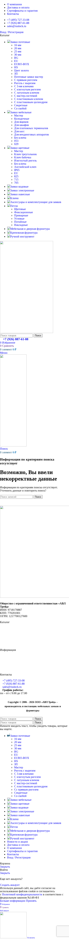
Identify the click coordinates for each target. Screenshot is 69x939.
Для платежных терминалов (31, 128)
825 (16, 176)
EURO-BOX (21, 64)
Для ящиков (21, 121)
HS (16, 67)
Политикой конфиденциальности (22, 894)
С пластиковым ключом (28, 98)
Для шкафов (21, 124)
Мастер (18, 115)
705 (16, 182)
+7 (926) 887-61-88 (15, 339)
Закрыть (5, 866)
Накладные (21, 224)
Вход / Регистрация (18, 857)
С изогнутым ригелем (27, 89)
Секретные (20, 105)
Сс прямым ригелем (26, 789)
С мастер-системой (25, 95)
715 (16, 179)
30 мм (17, 54)
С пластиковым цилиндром (30, 102)
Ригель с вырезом (24, 83)
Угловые (19, 218)
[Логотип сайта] (26, 332)
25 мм (17, 51)
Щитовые (20, 209)
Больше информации (13, 900)
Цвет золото (21, 70)
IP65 (16, 170)
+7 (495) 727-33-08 (13, 680)
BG (16, 57)
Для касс (19, 131)
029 (16, 143)
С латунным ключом (26, 92)
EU (16, 60)
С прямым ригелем (25, 79)
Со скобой (20, 108)
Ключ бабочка (22, 157)
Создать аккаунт (10, 884)
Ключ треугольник (25, 154)
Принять (31, 900)
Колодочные (21, 118)
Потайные (20, 221)
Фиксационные (23, 212)
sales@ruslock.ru (12, 686)
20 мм (17, 48)
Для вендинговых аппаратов (31, 134)
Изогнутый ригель (25, 160)
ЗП (16, 73)
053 (16, 140)
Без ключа (20, 137)
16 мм (17, 45)
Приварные (21, 215)
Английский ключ (25, 166)
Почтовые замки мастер (28, 76)
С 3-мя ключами (24, 86)
